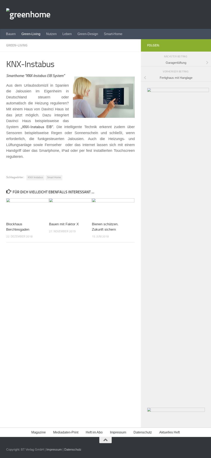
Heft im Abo (94, 432)
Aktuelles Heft (169, 432)
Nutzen (51, 34)
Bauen (11, 34)
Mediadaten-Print (65, 432)
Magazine (38, 432)
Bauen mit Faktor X (64, 224)
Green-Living (30, 34)
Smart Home (54, 177)
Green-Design (87, 34)
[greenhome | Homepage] (28, 14)
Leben (67, 34)
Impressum (118, 432)
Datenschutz (143, 432)
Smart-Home (113, 34)
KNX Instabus (35, 177)
